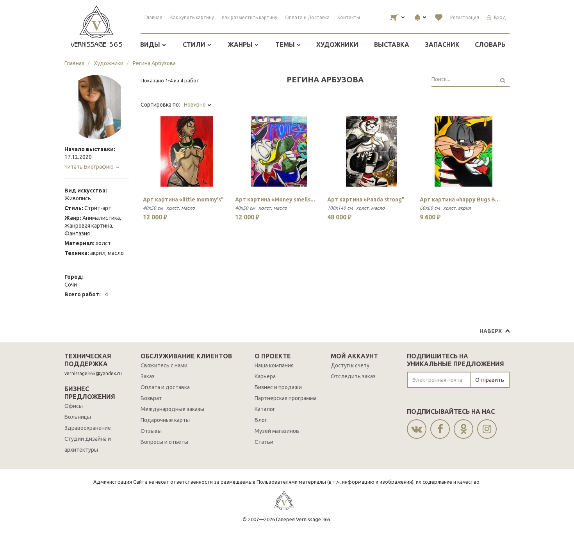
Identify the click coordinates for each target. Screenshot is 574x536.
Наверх (491, 331)
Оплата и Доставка (307, 17)
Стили (195, 44)
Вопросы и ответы (164, 442)
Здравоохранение (87, 428)
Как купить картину (192, 17)
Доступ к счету (350, 365)
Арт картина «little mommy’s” (183, 199)
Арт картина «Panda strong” (366, 199)
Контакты (348, 17)
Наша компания (274, 365)
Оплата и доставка (165, 387)
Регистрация (464, 17)
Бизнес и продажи (278, 387)
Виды (151, 44)
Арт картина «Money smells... (275, 199)
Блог (261, 420)
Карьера (265, 376)
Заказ (148, 376)
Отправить (489, 380)
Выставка (391, 44)
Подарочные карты (165, 420)
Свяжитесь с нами (164, 365)
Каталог (265, 409)
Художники (337, 44)
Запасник (442, 44)
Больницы (77, 417)
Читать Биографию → (92, 167)
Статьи (264, 442)
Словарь (490, 44)
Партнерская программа (286, 398)
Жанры (241, 44)
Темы (285, 44)
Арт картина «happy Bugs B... (460, 199)
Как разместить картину (249, 17)
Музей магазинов (277, 431)
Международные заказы (172, 409)
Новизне (195, 105)
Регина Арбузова (154, 63)
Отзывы (151, 431)
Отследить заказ (353, 376)
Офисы (73, 406)
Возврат (151, 398)
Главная (153, 17)
